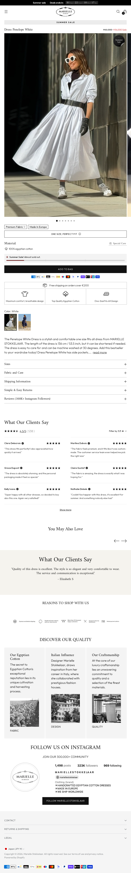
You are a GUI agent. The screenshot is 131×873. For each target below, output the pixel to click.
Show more (65, 509)
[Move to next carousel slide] (124, 541)
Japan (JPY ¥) (15, 848)
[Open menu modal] (6, 11)
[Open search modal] (118, 11)
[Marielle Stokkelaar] (65, 11)
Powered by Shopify (14, 857)
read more (100, 352)
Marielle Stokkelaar (33, 854)
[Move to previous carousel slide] (116, 541)
